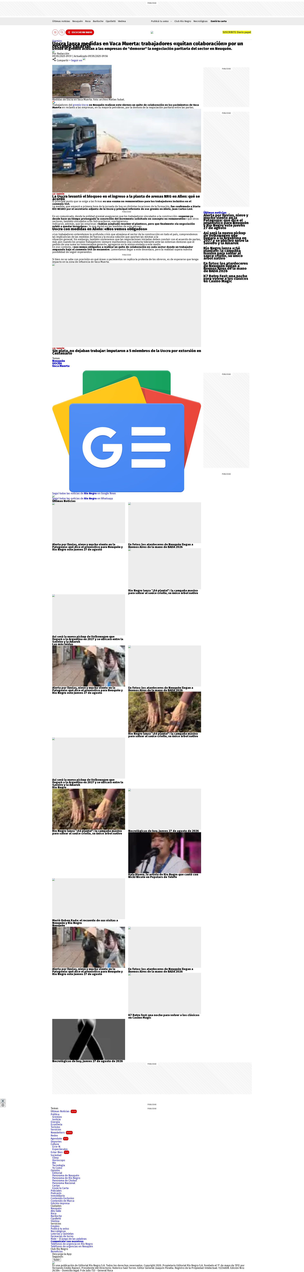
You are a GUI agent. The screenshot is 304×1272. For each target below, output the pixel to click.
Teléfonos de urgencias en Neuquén (72, 1246)
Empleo (55, 1226)
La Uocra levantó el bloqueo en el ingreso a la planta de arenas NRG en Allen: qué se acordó (126, 197)
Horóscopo (58, 1160)
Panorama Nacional (63, 1183)
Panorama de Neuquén (65, 1175)
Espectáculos (60, 1149)
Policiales (56, 1190)
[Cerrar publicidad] (3, 1101)
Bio (54, 1163)
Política (55, 1114)
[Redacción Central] (53, 51)
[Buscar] (62, 32)
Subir (57, 1259)
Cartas (56, 1185)
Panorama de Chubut (64, 1180)
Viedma (122, 21)
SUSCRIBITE (237, 32)
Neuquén (77, 21)
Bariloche (98, 21)
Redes (54, 1135)
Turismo (55, 1127)
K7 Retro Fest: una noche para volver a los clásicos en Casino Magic (225, 278)
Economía (56, 1124)
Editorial (57, 1173)
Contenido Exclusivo (62, 1198)
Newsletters (61, 1132)
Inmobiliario (58, 1196)
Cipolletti (111, 21)
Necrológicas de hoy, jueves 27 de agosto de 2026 (163, 831)
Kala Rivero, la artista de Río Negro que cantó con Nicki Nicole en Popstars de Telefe (163, 876)
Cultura (55, 1144)
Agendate (59, 1138)
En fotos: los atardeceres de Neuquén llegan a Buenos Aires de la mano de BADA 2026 (225, 267)
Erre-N (56, 1146)
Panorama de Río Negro (66, 1178)
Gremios (57, 40)
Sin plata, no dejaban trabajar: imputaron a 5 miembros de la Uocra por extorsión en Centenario (126, 352)
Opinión (55, 1170)
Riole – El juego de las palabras (69, 1239)
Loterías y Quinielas (62, 1234)
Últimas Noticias (63, 1111)
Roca (88, 21)
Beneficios (57, 1251)
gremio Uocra (80, 104)
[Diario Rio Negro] (53, 1262)
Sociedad (56, 1155)
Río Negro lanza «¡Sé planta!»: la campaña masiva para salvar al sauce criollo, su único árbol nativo (223, 253)
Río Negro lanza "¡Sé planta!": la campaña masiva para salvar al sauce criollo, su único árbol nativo (163, 592)
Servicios (56, 1129)
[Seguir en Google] (53, 102)
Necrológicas (200, 21)
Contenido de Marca (62, 1201)
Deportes (56, 1141)
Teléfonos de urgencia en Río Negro (72, 1244)
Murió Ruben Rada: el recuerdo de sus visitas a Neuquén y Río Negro (85, 922)
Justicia (56, 1119)
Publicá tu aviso (60, 1228)
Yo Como (57, 1168)
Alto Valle (56, 1211)
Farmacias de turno (62, 1236)
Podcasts (56, 1193)
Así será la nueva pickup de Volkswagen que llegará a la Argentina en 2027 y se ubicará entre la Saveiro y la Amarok (225, 238)
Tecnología (58, 1165)
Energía (55, 1122)
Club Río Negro (182, 21)
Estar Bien (59, 1152)
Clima (55, 1158)
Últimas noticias (61, 21)
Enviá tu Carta (60, 1188)
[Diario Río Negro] (152, 32)
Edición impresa (60, 1203)
